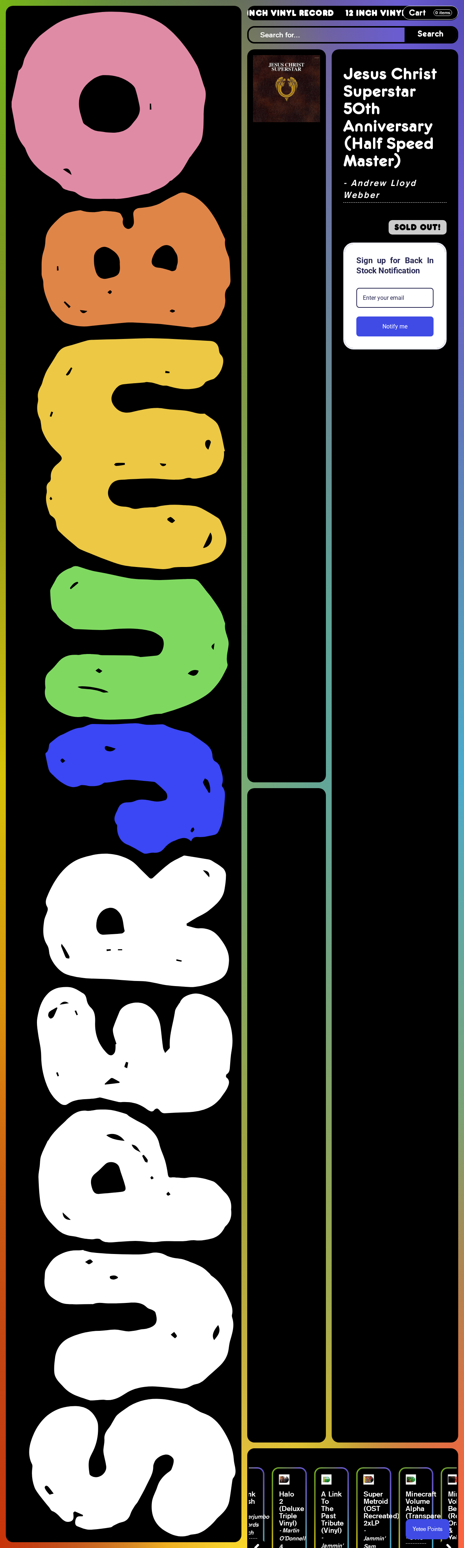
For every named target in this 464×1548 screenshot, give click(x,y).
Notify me (394, 326)
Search (431, 34)
